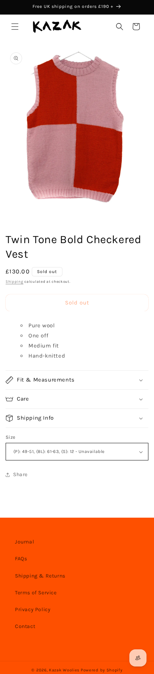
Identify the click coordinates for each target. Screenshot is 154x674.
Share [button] (20, 474)
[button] (15, 26)
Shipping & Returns (40, 576)
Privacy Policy (32, 609)
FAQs (21, 558)
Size (11, 437)
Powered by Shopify (102, 670)
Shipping (15, 281)
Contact (25, 626)
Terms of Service (36, 592)
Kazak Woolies (64, 670)
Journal (24, 542)
